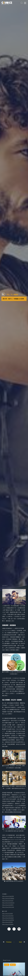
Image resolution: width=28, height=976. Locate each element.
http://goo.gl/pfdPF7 (8, 905)
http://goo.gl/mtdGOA (8, 902)
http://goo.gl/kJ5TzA (7, 915)
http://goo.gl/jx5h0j (7, 913)
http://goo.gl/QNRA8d (8, 898)
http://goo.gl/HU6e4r (7, 924)
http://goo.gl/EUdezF (8, 918)
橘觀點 (15, 294)
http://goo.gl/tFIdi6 (7, 922)
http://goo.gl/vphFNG (8, 920)
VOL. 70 (9, 294)
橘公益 (13, 965)
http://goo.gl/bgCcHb (8, 907)
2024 (6, 965)
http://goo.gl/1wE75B (8, 896)
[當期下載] (21, 2)
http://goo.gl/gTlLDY (7, 900)
